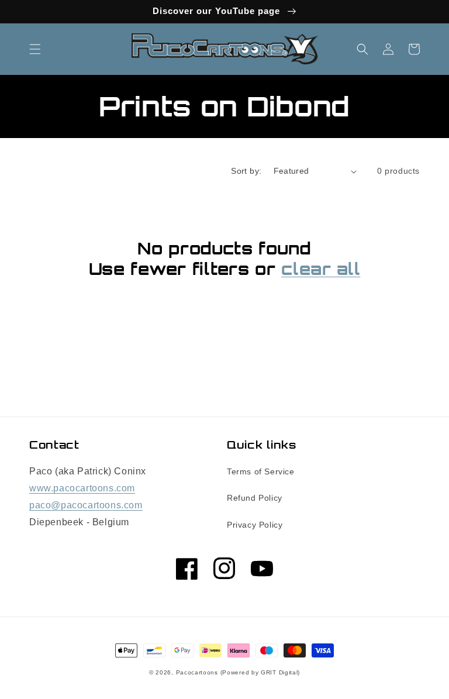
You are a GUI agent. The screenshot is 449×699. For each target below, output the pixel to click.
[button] (35, 49)
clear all (320, 269)
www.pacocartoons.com (82, 488)
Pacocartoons (197, 672)
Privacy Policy (254, 524)
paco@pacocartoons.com (86, 505)
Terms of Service (261, 471)
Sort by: (246, 170)
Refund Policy (254, 497)
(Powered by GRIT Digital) (260, 672)
